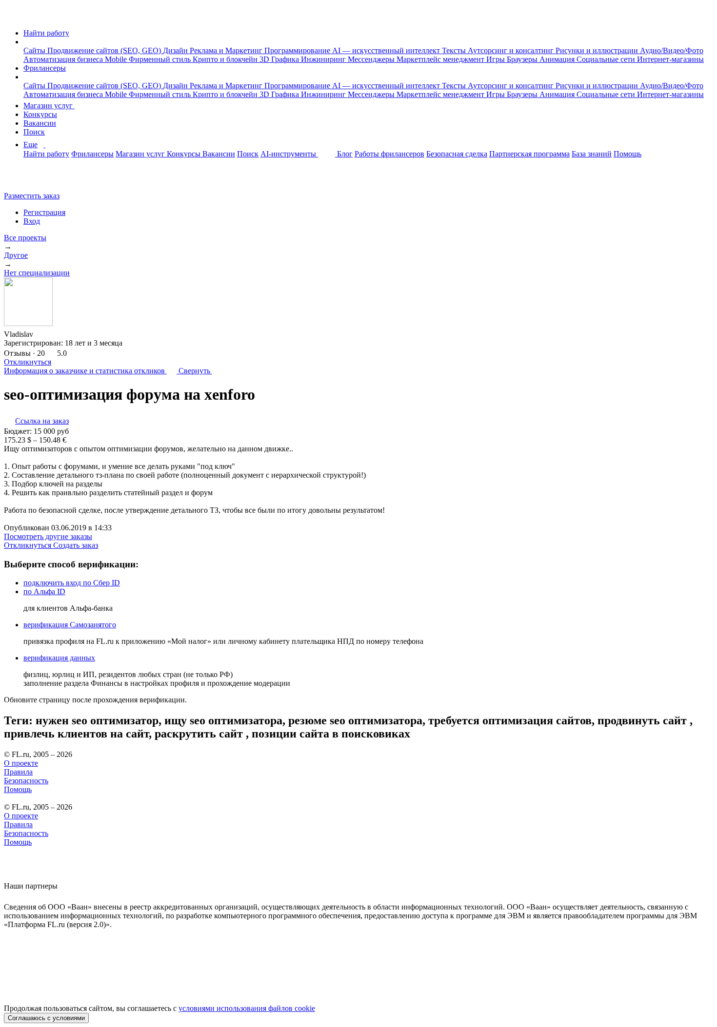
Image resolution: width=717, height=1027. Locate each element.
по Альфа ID (44, 591)
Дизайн (176, 50)
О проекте (21, 763)
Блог (345, 154)
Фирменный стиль (161, 59)
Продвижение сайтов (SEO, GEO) (105, 50)
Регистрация (44, 212)
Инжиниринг (324, 59)
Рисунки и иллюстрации (598, 50)
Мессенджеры (372, 59)
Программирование (298, 50)
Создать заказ (75, 545)
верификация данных (59, 658)
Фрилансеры (44, 68)
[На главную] (13, 16)
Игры (496, 59)
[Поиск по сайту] (31, 179)
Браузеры (523, 59)
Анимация (558, 59)
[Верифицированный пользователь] (42, 333)
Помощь (627, 154)
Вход (31, 221)
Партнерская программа (529, 154)
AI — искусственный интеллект (387, 50)
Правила (18, 772)
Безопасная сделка (456, 154)
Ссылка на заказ (42, 421)
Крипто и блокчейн (226, 59)
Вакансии (39, 123)
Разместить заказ (32, 196)
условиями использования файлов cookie (247, 1008)
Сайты (35, 50)
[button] (26, 42)
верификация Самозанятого (69, 624)
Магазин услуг (49, 105)
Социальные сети (607, 59)
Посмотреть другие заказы (48, 536)
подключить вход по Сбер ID (71, 583)
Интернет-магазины (670, 59)
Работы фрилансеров (389, 154)
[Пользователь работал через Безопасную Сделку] (59, 334)
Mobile (117, 59)
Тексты (455, 50)
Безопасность (26, 780)
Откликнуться (27, 362)
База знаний (592, 154)
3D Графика (280, 59)
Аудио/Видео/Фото (671, 50)
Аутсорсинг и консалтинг (512, 50)
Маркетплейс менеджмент (441, 59)
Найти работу (46, 33)
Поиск (34, 132)
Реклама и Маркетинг (227, 50)
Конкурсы (40, 114)
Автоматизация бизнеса (64, 59)
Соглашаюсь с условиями (46, 1018)
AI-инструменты (289, 154)
